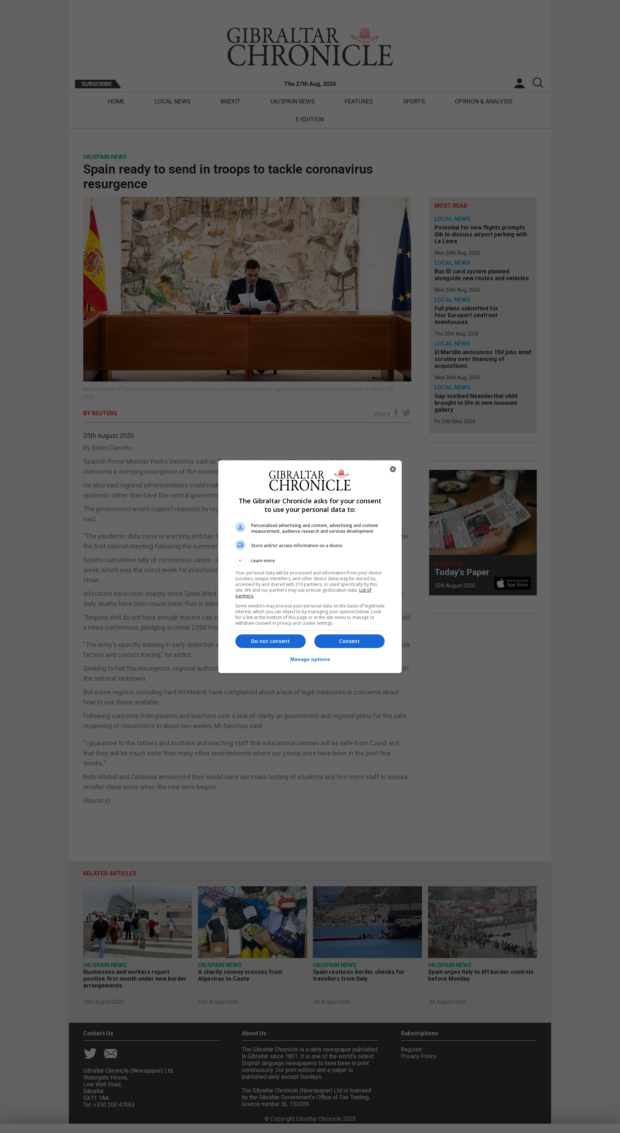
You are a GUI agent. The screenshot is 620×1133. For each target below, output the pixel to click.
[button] (310, 561)
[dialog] (310, 566)
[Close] (393, 469)
